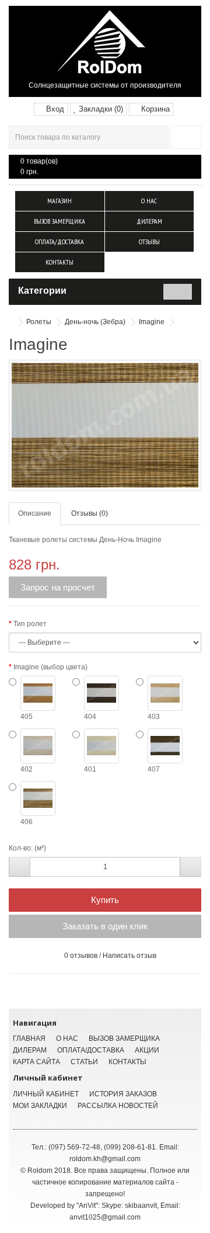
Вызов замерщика (59, 221)
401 (90, 769)
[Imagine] (105, 425)
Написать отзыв (129, 955)
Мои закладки (40, 1106)
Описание (34, 513)
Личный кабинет (46, 1094)
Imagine (151, 322)
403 (154, 717)
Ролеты (38, 322)
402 (26, 769)
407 (154, 769)
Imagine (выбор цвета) (50, 667)
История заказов (123, 1094)
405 (26, 717)
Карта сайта (36, 1062)
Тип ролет (30, 624)
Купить (105, 900)
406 (26, 822)
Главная (29, 1038)
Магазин (59, 200)
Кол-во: (21, 848)
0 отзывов (80, 955)
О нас (149, 200)
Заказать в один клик (105, 926)
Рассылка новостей (118, 1106)
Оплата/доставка (59, 241)
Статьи (84, 1062)
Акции (147, 1050)
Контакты (60, 262)
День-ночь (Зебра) (95, 322)
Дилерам (149, 221)
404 (90, 717)
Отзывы (149, 241)
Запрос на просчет (57, 587)
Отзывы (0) (89, 513)
